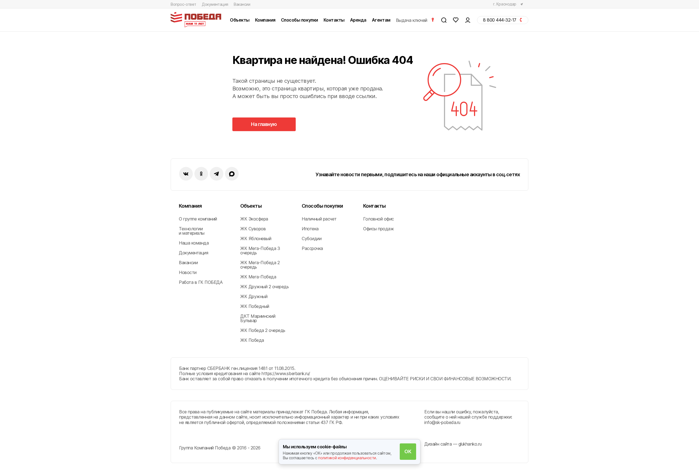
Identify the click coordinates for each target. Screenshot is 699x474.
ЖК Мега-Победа (258, 276)
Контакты (374, 206)
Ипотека (310, 228)
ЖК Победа (252, 340)
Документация (215, 4)
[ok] (201, 174)
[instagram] (216, 174)
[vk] (186, 174)
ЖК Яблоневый (255, 238)
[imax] (232, 174)
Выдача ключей (412, 20)
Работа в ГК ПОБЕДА (201, 282)
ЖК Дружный (253, 296)
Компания (190, 206)
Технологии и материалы (192, 231)
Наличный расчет (319, 219)
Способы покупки (322, 206)
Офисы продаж (378, 228)
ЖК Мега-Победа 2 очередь (260, 265)
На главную (264, 124)
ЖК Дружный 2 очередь (264, 286)
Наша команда (194, 243)
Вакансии (242, 4)
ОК (407, 451)
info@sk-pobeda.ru (442, 422)
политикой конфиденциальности (347, 457)
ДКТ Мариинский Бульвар (257, 318)
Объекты (251, 206)
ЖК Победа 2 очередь (262, 330)
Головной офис (378, 219)
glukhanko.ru (469, 444)
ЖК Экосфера (254, 219)
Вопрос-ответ (183, 4)
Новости (188, 272)
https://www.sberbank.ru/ (286, 373)
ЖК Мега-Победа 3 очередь (260, 250)
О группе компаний (198, 219)
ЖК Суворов (253, 228)
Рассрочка (312, 248)
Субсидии (311, 238)
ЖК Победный (254, 306)
